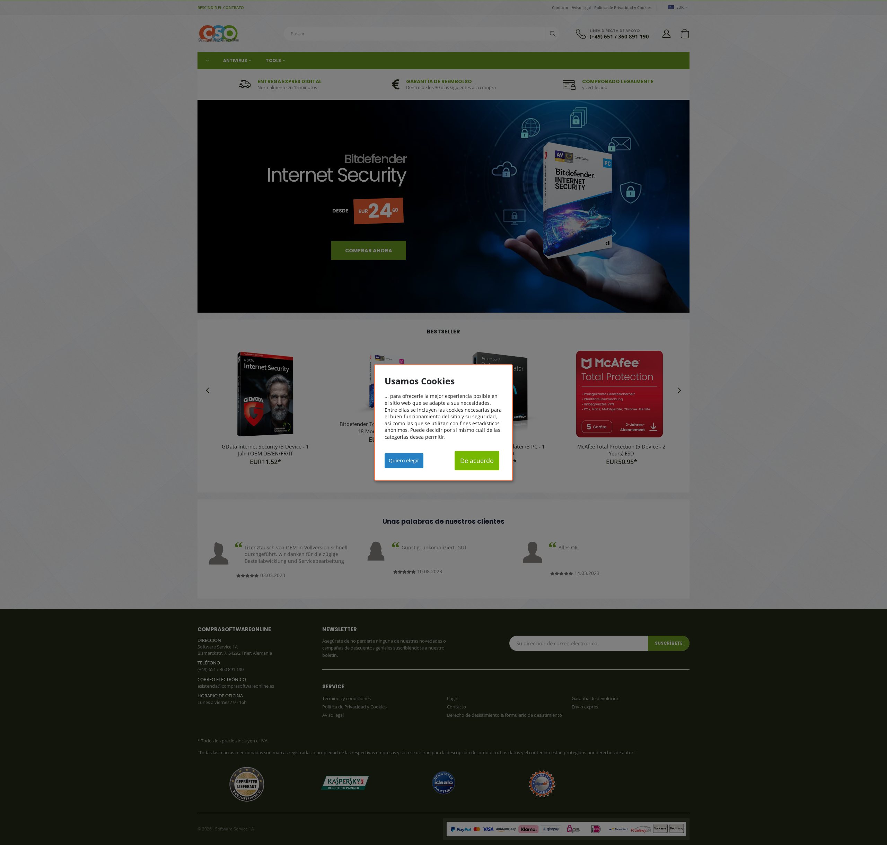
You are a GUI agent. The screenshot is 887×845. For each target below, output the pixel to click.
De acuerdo (477, 460)
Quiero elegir (404, 460)
